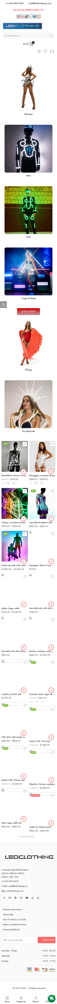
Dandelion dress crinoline (15, 475)
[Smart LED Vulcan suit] (15, 761)
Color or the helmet (34, 804)
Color (4, 458)
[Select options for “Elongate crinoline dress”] (51, 471)
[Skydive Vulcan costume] (42, 765)
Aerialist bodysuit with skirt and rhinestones (42, 522)
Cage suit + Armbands (9, 599)
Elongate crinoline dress (42, 475)
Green (9, 516)
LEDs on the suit (8, 539)
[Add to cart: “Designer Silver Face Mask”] (51, 561)
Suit (37, 728)
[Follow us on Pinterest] (15, 898)
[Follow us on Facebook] (4, 898)
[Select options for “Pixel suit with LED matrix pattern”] (23, 561)
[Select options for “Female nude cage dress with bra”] (51, 690)
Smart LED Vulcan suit (13, 780)
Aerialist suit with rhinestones (15, 651)
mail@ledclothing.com (40, 3)
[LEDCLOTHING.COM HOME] (22, 25)
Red (9, 507)
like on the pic (37, 500)
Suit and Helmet (37, 733)
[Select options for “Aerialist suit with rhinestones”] (23, 647)
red (37, 509)
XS (37, 636)
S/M (37, 645)
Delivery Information (12, 909)
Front (10, 542)
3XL (14, 483)
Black (10, 462)
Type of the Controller (6, 554)
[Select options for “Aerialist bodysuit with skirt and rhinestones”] (51, 518)
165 (43, 701)
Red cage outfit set (11, 823)
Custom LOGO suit (11, 694)
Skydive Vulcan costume (42, 784)
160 (37, 701)
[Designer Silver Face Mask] (42, 546)
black (38, 504)
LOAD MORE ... (28, 836)
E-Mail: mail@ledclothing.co (15, 886)
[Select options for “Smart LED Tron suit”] (51, 737)
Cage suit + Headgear (9, 592)
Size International (34, 626)
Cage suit (10, 585)
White (9, 467)
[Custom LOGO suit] (15, 675)
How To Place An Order (14, 919)
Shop (7, 1001)
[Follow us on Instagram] (21, 897)
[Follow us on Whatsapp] (32, 898)
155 (31, 701)
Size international (34, 669)
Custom (37, 467)
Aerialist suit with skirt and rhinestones (42, 608)
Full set (4, 582)
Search (36, 1001)
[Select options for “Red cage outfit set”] (23, 819)
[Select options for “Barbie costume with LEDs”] (51, 647)
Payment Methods (11, 929)
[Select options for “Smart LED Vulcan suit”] (23, 776)
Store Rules (8, 914)
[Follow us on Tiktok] (38, 898)
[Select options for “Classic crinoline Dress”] (23, 518)
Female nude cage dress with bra (42, 694)
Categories (21, 1001)
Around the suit (10, 547)
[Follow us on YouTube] (27, 897)
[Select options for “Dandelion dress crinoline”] (23, 471)
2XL (8, 483)
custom (37, 600)
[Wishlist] (24, 444)
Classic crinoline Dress (13, 522)
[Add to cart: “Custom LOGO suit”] (23, 690)
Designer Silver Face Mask (42, 565)
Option (32, 724)
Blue (10, 512)
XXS (37, 631)
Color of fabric (35, 496)
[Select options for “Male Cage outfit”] (23, 604)
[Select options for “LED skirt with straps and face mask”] (23, 733)
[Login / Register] (39, 51)
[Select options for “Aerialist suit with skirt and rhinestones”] (51, 604)
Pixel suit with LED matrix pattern (15, 565)
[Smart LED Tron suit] (42, 722)
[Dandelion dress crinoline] (15, 456)
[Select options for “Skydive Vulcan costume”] (51, 780)
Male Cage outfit (10, 608)
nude (38, 513)
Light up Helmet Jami (40, 827)
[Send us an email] (10, 897)
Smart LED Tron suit (39, 741)
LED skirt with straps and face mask (15, 737)
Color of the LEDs (6, 497)
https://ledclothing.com (13, 890)
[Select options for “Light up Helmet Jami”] (51, 823)
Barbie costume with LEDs (42, 651)
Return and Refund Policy (14, 924)
